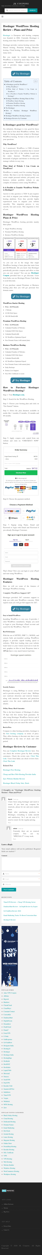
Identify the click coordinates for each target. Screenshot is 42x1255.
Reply (9, 822)
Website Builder (9, 1165)
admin (15, 828)
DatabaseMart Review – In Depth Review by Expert (20, 906)
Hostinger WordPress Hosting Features (18, 116)
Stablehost (7, 1092)
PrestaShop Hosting (10, 1146)
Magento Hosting (9, 1140)
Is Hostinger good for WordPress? (16, 84)
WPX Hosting (8, 1104)
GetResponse (8, 1039)
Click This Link (9, 761)
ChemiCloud (8, 1005)
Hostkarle (7, 1061)
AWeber (6, 996)
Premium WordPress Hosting (16, 103)
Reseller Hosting (9, 1149)
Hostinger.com (18, 394)
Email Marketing (9, 1128)
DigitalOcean (8, 1021)
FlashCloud (7, 1027)
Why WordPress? (13, 87)
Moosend (7, 1073)
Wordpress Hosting (10, 1174)
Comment (4, 855)
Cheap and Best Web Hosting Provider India (19, 774)
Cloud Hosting (8, 1118)
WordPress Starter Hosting (16, 101)
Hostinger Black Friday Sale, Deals (16, 783)
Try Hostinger (23, 73)
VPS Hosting (8, 1159)
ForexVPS (7, 1033)
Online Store (8, 1143)
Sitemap (6, 1208)
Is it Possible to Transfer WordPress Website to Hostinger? (22, 95)
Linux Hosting (8, 1137)
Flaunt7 (6, 1030)
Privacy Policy (7, 1226)
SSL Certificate (8, 1152)
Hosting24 (7, 1049)
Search (32, 10)
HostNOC (7, 1064)
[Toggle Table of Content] (34, 81)
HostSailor (7, 1067)
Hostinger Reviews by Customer (16, 118)
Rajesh (10, 799)
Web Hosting (8, 1162)
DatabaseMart (8, 1018)
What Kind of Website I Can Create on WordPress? (22, 90)
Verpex (6, 1098)
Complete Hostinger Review (20, 751)
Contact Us (6, 1230)
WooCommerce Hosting (11, 1171)
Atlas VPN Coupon (10, 993)
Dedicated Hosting (10, 1122)
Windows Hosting (9, 1168)
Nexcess (6, 1076)
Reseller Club (8, 1086)
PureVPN (7, 1083)
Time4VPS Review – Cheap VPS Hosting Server (19, 902)
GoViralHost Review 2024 (12, 911)
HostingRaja (8, 1058)
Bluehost (6, 1002)
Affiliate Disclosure (8, 1204)
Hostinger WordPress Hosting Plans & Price (20, 98)
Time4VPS (7, 1095)
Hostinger (6, 35)
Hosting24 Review (10, 920)
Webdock (7, 1101)
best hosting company (14, 733)
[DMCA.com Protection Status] (8, 1190)
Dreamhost (7, 1024)
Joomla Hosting (9, 1134)
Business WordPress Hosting (16, 105)
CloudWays (7, 1008)
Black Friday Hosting (10, 1115)
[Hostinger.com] (21, 249)
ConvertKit (7, 1014)
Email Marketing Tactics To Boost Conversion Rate (20, 915)
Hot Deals (7, 1131)
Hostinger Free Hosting (11, 770)
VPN (5, 1156)
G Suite (6, 1036)
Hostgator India (9, 1045)
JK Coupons (21, 3)
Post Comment (9, 889)
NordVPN (7, 1080)
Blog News (6, 1212)
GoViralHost (8, 1042)
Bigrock (6, 999)
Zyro (5, 1107)
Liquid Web (7, 1070)
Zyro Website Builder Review (14, 778)
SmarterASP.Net (9, 1089)
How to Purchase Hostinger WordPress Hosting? (21, 111)
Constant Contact (9, 1011)
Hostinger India (9, 1055)
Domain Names (9, 1125)
